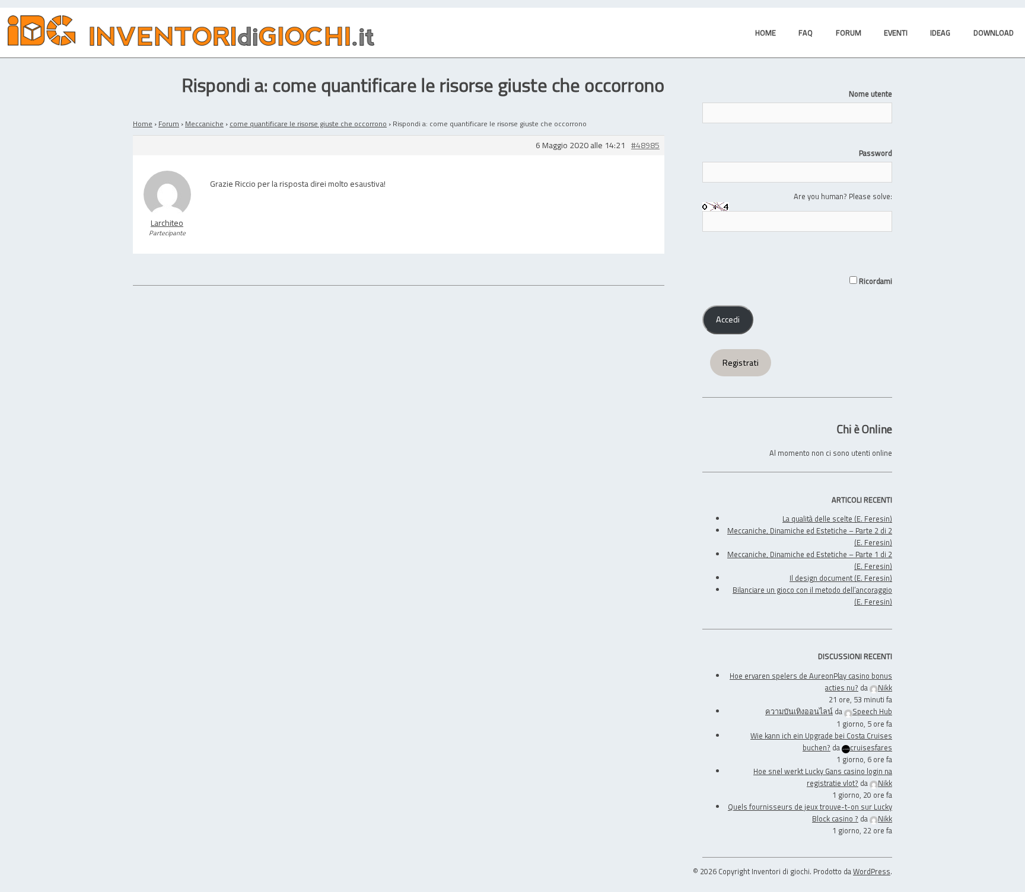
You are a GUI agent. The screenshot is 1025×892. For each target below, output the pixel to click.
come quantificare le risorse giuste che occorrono (308, 123)
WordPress (871, 871)
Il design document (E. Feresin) (841, 578)
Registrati (740, 362)
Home (142, 123)
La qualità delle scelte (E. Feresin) (837, 519)
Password (875, 153)
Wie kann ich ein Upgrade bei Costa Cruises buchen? (821, 741)
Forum (168, 123)
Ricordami (874, 281)
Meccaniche (204, 123)
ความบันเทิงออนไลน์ (799, 711)
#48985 (645, 145)
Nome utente (870, 94)
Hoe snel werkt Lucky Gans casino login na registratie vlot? (822, 777)
